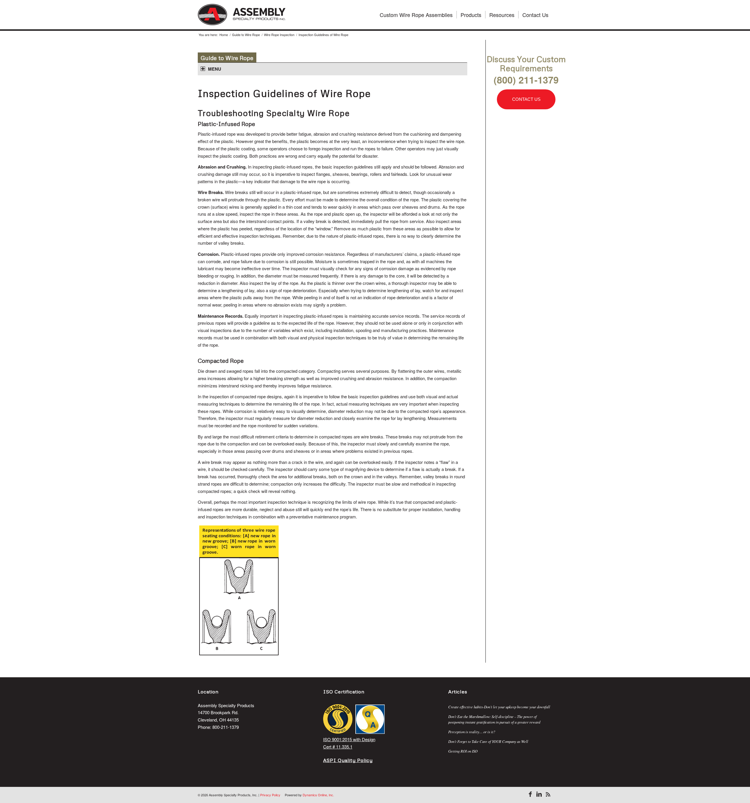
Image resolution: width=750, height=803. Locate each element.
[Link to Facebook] (530, 794)
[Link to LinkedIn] (539, 794)
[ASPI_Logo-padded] (242, 14)
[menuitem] (416, 14)
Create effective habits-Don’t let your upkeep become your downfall (499, 706)
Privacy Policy (270, 794)
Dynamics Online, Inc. (318, 794)
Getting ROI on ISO (463, 750)
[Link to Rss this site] (547, 794)
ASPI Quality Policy (348, 760)
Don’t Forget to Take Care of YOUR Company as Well (488, 741)
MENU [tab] (214, 69)
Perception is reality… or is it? (471, 731)
